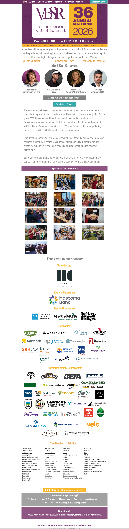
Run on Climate (66, 449)
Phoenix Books (48, 476)
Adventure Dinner (26, 449)
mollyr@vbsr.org (94, 514)
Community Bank (26, 467)
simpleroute (66, 451)
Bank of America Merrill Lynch (30, 457)
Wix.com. (78, 528)
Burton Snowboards (27, 461)
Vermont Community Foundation (92, 459)
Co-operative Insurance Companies (31, 470)
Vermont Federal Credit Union (91, 463)
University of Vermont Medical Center (72, 478)
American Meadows (27, 451)
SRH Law (65, 457)
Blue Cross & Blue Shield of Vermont (31, 459)
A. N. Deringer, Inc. (27, 453)
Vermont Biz (87, 457)
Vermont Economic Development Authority (95, 461)
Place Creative (48, 478)
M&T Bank (47, 459)
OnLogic (47, 474)
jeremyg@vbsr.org (90, 499)
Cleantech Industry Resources (30, 465)
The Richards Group (68, 463)
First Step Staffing (26, 480)
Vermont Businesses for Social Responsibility (72, 526)
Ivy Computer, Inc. (49, 455)
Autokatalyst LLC (26, 455)
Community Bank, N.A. (28, 472)
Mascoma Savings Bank (51, 461)
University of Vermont (68, 472)
